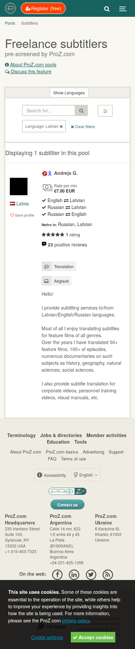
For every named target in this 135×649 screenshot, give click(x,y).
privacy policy (75, 620)
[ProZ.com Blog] (108, 573)
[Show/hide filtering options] (105, 111)
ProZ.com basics (62, 452)
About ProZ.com (25, 452)
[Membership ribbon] (45, 173)
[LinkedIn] (74, 573)
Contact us (67, 505)
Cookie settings (47, 637)
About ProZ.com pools (32, 64)
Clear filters (84, 126)
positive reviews (67, 244)
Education (58, 441)
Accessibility (54, 475)
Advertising (93, 452)
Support (116, 452)
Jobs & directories (61, 435)
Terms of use (73, 458)
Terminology (21, 435)
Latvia (22, 203)
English (86, 474)
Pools (10, 23)
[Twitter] (91, 573)
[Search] (107, 8)
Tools (80, 441)
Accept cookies (95, 637)
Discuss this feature (30, 71)
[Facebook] (57, 573)
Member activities (106, 435)
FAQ (52, 458)
